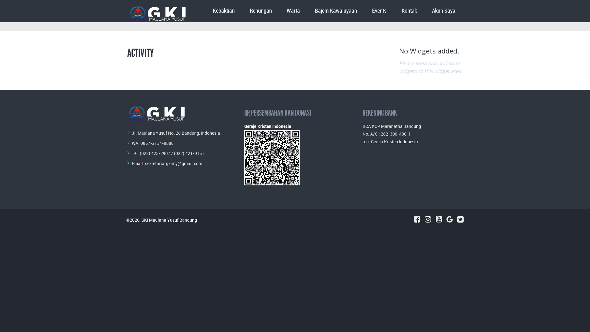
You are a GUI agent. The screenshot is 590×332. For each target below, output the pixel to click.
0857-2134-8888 (157, 143)
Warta (293, 11)
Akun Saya (443, 11)
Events (379, 11)
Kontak (409, 11)
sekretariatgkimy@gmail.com (173, 163)
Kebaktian (224, 11)
